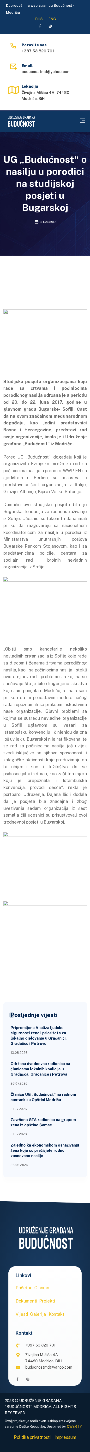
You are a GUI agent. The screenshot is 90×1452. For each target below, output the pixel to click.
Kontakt (56, 1314)
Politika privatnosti (32, 1437)
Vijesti (22, 1314)
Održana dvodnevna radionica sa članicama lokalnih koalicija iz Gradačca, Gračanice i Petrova (40, 1069)
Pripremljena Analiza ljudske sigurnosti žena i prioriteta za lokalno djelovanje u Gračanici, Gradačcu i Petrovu (39, 1035)
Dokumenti (26, 1300)
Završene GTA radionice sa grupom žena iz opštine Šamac (43, 1122)
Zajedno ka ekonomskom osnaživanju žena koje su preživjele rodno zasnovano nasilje (45, 1150)
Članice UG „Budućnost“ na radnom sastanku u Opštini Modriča (43, 1097)
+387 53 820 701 (38, 51)
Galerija (38, 1314)
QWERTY (74, 1426)
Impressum (65, 1437)
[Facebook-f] (40, 26)
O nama (41, 1287)
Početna (24, 1287)
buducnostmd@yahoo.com (46, 71)
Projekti (47, 1300)
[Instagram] (50, 26)
